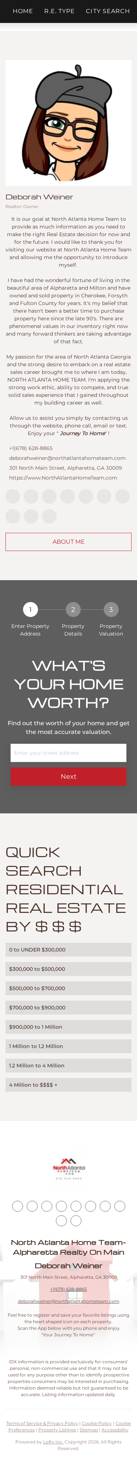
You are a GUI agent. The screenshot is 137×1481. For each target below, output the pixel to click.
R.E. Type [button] (59, 11)
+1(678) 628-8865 (31, 448)
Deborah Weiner (39, 196)
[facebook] (12, 496)
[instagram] (86, 496)
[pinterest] (31, 516)
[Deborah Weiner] (68, 123)
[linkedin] (31, 496)
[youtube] (104, 496)
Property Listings (57, 1430)
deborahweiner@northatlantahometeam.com (67, 458)
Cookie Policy (97, 1423)
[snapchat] (12, 516)
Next (68, 777)
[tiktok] (122, 496)
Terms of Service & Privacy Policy (42, 1423)
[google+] (49, 516)
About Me (69, 541)
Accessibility (115, 1430)
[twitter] (49, 496)
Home (23, 11)
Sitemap (89, 1430)
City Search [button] (108, 11)
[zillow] (67, 496)
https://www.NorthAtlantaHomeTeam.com (63, 477)
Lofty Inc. (53, 1442)
